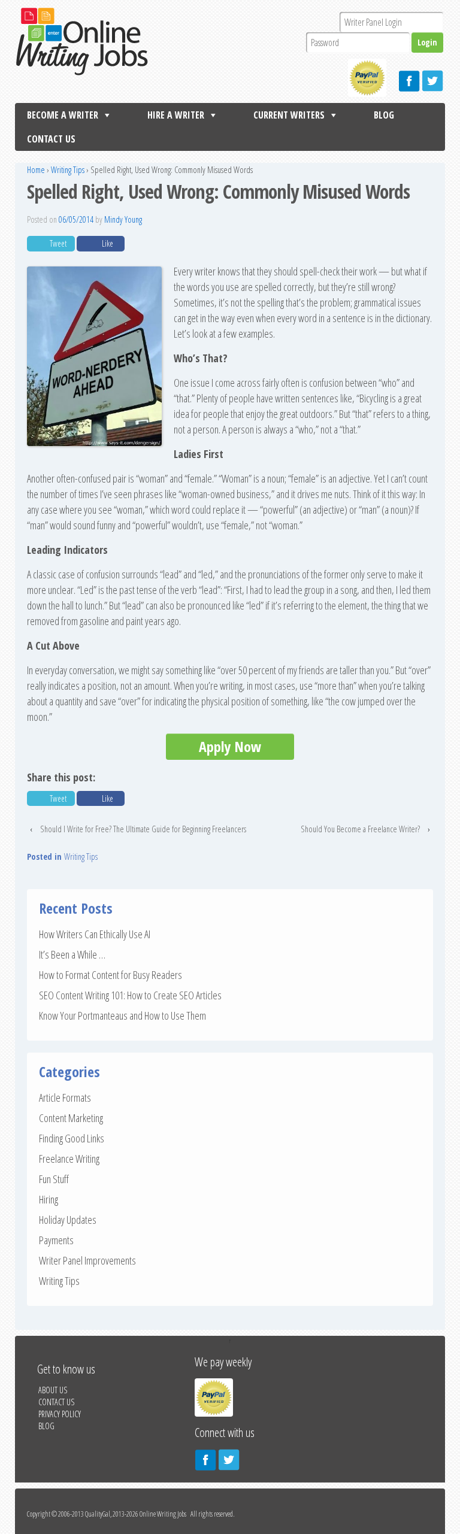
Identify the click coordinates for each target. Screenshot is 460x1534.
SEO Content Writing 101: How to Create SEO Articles (130, 995)
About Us (52, 1390)
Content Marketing (71, 1118)
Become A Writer (62, 115)
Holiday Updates (67, 1219)
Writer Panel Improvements (87, 1260)
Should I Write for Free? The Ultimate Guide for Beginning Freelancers (143, 829)
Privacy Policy (59, 1414)
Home (36, 169)
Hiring (48, 1199)
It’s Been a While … (72, 954)
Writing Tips (67, 169)
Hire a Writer (175, 115)
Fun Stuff (54, 1179)
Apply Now (230, 746)
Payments (56, 1240)
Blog (384, 115)
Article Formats (65, 1097)
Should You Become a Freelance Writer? (360, 829)
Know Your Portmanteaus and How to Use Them (122, 1015)
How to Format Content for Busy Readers (110, 975)
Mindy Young (123, 219)
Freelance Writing (69, 1158)
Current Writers (289, 115)
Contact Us (51, 138)
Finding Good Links (71, 1138)
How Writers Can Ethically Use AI (94, 934)
